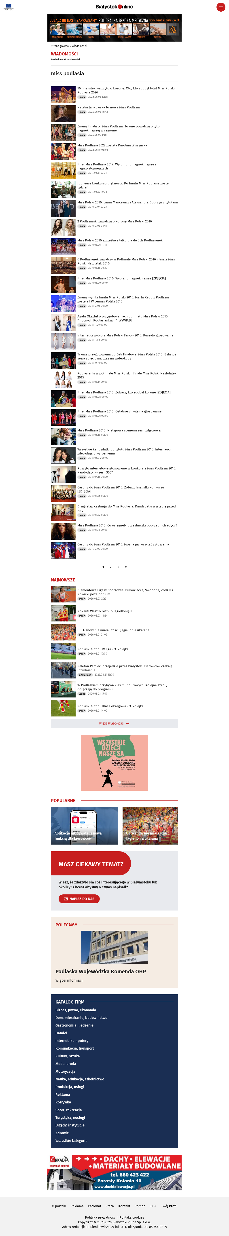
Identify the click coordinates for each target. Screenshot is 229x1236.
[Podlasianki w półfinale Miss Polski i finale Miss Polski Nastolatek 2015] (63, 379)
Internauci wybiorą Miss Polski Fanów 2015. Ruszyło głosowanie (125, 335)
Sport (82, 599)
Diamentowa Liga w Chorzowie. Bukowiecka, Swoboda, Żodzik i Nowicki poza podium (125, 592)
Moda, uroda (65, 1064)
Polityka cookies (131, 1217)
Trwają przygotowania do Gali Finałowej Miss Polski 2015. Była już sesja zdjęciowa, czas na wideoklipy (126, 356)
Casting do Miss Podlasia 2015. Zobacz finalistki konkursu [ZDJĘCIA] (120, 489)
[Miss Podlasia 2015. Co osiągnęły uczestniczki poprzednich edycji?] (63, 531)
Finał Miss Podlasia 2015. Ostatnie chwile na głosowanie (119, 411)
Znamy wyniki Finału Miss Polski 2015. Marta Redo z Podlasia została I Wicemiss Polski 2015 (123, 299)
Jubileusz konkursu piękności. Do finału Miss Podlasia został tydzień (123, 185)
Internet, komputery (71, 1041)
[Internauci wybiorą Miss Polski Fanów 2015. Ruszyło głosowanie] (63, 341)
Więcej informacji (69, 980)
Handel (61, 1033)
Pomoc (140, 1206)
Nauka (82, 694)
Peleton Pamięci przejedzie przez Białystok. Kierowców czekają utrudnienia (124, 668)
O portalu (59, 1206)
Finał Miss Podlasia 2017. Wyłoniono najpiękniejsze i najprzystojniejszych (116, 166)
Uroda (82, 97)
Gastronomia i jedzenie (74, 1025)
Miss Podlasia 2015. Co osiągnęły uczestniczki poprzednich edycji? (127, 525)
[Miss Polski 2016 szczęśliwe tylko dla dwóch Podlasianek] (63, 246)
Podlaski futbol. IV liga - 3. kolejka (103, 649)
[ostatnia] (126, 567)
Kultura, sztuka (67, 1056)
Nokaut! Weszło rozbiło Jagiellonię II (104, 611)
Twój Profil (169, 1206)
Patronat (94, 1206)
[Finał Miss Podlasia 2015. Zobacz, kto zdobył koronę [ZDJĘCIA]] (63, 398)
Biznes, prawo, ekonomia (75, 1010)
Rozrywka (63, 1102)
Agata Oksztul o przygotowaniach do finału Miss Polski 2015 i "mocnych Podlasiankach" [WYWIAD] (123, 318)
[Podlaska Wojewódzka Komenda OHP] (114, 947)
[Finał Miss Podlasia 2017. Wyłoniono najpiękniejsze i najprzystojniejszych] (63, 170)
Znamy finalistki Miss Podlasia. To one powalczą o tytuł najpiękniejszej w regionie (119, 128)
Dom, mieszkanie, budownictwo (81, 1018)
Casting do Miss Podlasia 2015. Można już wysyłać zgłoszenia (123, 544)
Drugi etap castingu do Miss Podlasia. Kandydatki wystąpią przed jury (126, 508)
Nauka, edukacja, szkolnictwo (79, 1079)
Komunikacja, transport (74, 1048)
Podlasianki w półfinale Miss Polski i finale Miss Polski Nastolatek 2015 (126, 375)
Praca (110, 1206)
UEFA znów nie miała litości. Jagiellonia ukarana (113, 630)
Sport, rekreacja (68, 1110)
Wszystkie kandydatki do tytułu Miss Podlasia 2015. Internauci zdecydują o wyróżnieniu (124, 451)
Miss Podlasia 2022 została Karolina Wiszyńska (112, 145)
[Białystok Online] (114, 6)
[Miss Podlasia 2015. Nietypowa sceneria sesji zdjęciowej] (63, 436)
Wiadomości (79, 46)
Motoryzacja (65, 1071)
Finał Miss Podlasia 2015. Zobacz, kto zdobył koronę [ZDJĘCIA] (124, 392)
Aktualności (85, 675)
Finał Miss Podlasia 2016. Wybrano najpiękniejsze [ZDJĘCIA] (121, 278)
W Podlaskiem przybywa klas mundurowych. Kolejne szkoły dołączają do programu (122, 687)
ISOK (153, 1206)
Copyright (85, 1222)
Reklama (62, 1094)
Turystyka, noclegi (70, 1118)
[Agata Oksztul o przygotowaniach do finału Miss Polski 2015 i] (63, 322)
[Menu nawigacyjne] (220, 7)
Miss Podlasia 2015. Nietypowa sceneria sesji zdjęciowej (119, 430)
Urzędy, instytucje (70, 1125)
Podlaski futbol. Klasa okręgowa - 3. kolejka (110, 706)
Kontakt (124, 1206)
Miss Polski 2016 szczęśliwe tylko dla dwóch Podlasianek (120, 240)
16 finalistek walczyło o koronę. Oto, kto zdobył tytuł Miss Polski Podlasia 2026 (126, 90)
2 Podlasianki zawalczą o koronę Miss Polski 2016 (114, 221)
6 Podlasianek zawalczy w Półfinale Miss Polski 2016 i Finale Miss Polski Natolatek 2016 (126, 261)
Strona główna (60, 46)
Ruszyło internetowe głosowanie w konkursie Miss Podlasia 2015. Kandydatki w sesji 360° (126, 470)
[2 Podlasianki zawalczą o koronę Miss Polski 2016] (63, 227)
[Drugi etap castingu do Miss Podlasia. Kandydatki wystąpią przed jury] (63, 512)
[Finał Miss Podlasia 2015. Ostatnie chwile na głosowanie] (63, 417)
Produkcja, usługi (69, 1087)
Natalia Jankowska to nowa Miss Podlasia (108, 107)
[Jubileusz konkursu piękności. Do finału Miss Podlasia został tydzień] (63, 189)
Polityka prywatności (100, 1217)
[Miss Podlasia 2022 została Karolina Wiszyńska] (63, 151)
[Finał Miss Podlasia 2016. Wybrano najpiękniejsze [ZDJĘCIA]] (63, 284)
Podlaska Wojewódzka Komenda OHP (100, 971)
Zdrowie (62, 1133)
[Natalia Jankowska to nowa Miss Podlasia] (63, 113)
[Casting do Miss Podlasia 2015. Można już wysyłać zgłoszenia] (63, 550)
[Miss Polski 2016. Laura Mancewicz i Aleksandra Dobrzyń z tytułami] (63, 208)
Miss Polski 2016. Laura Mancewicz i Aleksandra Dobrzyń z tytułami (127, 202)
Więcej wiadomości (111, 723)
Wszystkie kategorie (71, 1141)
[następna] (118, 567)
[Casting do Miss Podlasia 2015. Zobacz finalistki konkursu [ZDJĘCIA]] (63, 493)
